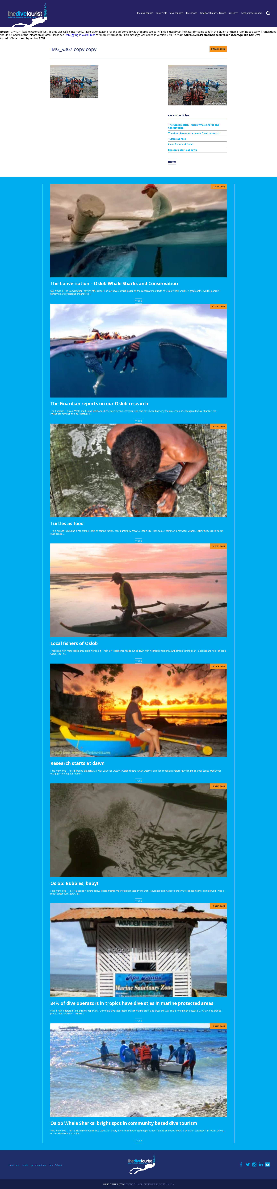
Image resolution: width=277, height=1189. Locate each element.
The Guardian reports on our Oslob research (193, 133)
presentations (38, 1165)
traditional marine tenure (213, 12)
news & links (55, 1165)
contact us (13, 1165)
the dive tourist (145, 12)
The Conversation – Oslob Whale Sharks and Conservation (193, 126)
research (233, 12)
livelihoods (191, 12)
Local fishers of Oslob (180, 144)
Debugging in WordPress (80, 35)
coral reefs (161, 12)
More (172, 161)
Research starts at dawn (182, 149)
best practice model (251, 12)
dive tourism (176, 12)
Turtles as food (177, 138)
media (25, 1165)
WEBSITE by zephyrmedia (113, 1184)
